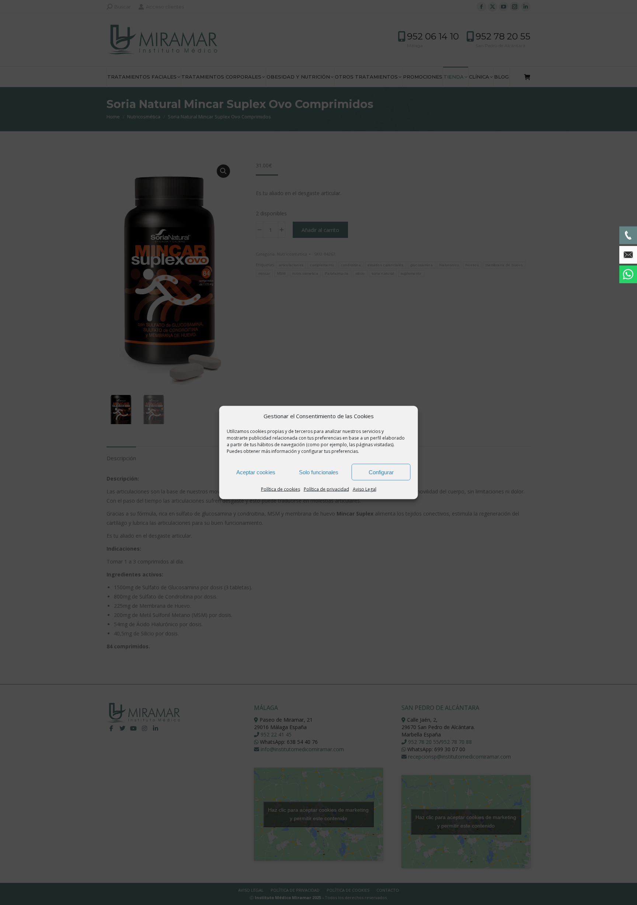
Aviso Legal (364, 489)
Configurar (381, 472)
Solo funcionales (318, 472)
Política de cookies (280, 489)
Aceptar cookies (255, 472)
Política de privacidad (326, 489)
